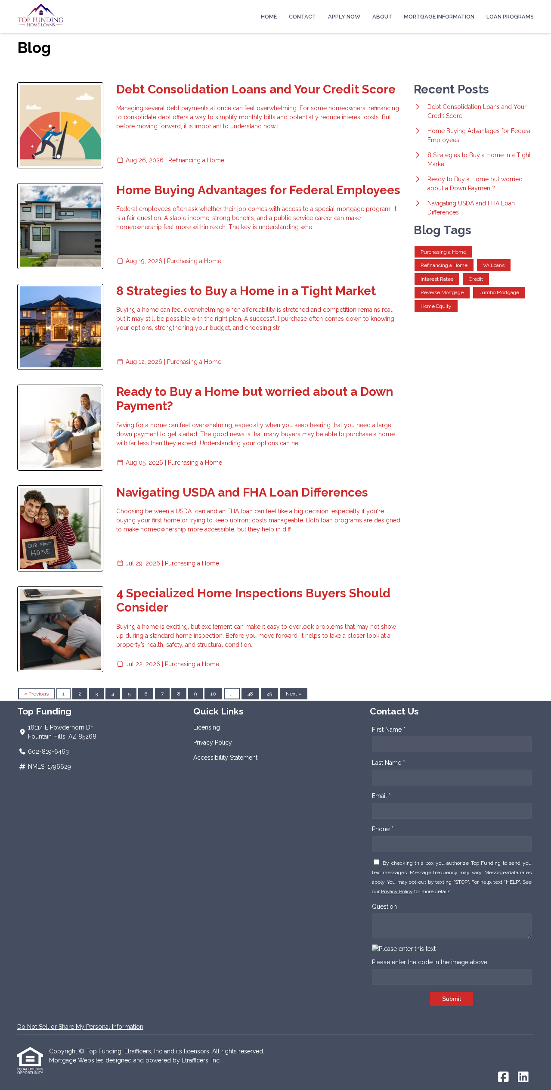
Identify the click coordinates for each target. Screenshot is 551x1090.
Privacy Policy (212, 742)
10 (213, 694)
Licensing (206, 727)
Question (384, 906)
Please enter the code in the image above (429, 962)
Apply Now (344, 16)
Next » (293, 694)
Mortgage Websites (77, 1060)
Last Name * (388, 762)
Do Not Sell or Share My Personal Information (80, 1026)
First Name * (389, 729)
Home (269, 16)
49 (269, 694)
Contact (302, 16)
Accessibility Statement (225, 757)
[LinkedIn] (523, 1077)
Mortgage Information (439, 16)
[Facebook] (503, 1077)
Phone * (382, 829)
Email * (381, 795)
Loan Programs (510, 16)
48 (250, 694)
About (382, 16)
